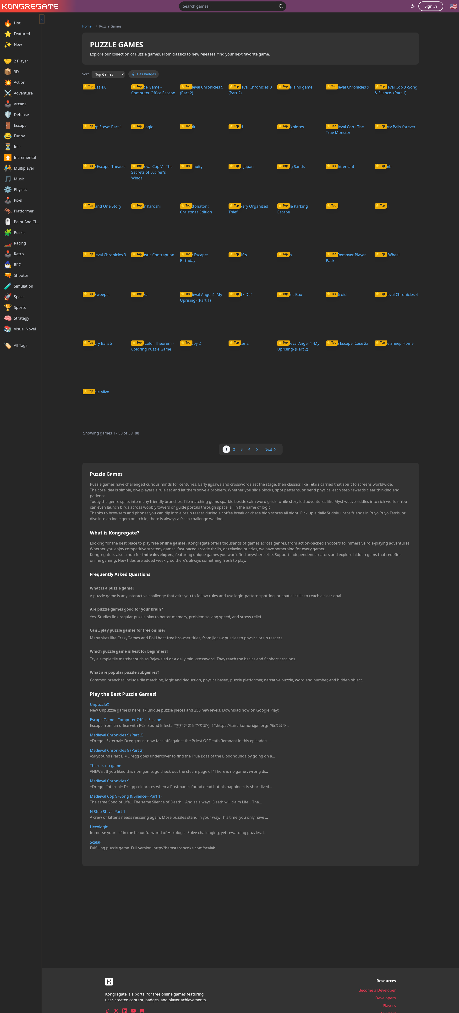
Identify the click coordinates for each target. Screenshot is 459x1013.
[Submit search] (281, 6)
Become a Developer (377, 990)
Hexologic (99, 826)
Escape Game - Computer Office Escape (125, 719)
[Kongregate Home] (29, 6)
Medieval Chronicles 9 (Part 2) (116, 735)
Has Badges (146, 74)
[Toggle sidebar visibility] (42, 19)
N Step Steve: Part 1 (107, 811)
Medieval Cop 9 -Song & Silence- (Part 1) (126, 796)
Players (389, 1005)
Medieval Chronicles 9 (109, 781)
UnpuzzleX (99, 704)
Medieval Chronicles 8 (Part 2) (116, 750)
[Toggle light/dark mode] (412, 6)
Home (87, 26)
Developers (385, 998)
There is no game (105, 765)
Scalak (95, 842)
